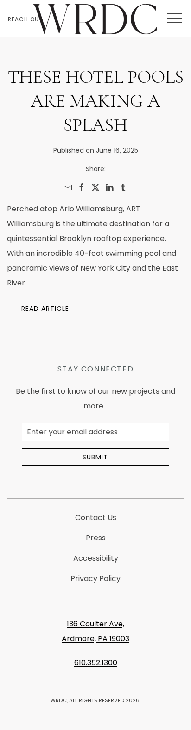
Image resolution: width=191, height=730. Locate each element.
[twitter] (95, 187)
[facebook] (81, 187)
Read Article (45, 308)
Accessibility (95, 558)
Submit (95, 457)
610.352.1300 (95, 662)
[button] (175, 18)
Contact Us (95, 517)
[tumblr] (123, 187)
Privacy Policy (95, 578)
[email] (67, 187)
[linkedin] (109, 187)
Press (96, 537)
